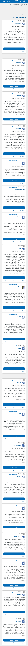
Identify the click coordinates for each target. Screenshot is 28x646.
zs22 (20, 248)
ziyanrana (18, 621)
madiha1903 (18, 316)
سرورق (23, 4)
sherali (19, 287)
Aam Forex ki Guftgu (15, 4)
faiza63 (19, 348)
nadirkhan (18, 128)
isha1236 (19, 476)
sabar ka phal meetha (20, 5)
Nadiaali (19, 382)
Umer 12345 (18, 163)
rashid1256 (18, 62)
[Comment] (13, 51)
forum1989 (18, 95)
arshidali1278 (17, 23)
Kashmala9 (18, 217)
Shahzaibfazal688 (20, 189)
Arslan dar (18, 563)
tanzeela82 (18, 414)
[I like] (23, 51)
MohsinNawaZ (17, 445)
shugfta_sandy (17, 536)
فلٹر (22, 14)
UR (4, 1)
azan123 (19, 594)
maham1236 (18, 508)
